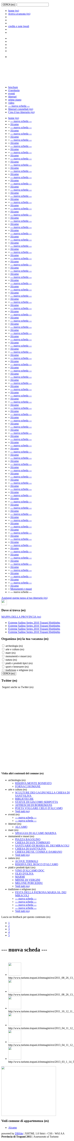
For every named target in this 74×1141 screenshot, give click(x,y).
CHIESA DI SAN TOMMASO (32, 842)
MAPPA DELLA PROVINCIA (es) (21, 616)
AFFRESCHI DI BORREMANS (33, 805)
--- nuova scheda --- (19, 105)
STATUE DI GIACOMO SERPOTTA (36, 801)
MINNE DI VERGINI (27, 879)
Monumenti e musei (21, 588)
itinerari (12, 96)
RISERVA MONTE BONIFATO (33, 783)
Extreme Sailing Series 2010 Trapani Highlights (34, 622)
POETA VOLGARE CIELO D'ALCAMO (39, 808)
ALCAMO (21, 826)
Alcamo (14, 124)
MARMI (20, 876)
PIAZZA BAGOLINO (27, 839)
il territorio (14, 90)
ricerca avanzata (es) (19, 13)
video (11, 102)
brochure (13, 87)
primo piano (14, 99)
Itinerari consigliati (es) (20, 109)
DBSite (19, 1133)
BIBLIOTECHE (24, 798)
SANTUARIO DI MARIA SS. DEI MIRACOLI (42, 845)
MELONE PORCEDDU (29, 883)
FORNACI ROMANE (27, 786)
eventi (11, 93)
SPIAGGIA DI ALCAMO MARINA (35, 833)
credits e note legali (18, 26)
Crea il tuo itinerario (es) (21, 112)
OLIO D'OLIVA (24, 873)
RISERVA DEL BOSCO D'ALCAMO (36, 864)
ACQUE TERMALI (26, 861)
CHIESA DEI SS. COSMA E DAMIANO (38, 851)
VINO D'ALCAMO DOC (29, 870)
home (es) (13, 10)
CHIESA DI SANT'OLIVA (30, 848)
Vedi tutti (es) (22, 811)
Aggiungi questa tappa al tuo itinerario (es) (24, 597)
